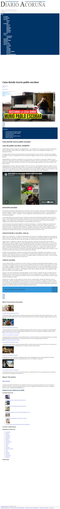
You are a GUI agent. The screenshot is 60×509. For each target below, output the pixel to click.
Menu (2, 14)
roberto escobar (9, 137)
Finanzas (8, 30)
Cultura (6, 19)
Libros (8, 20)
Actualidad (6, 18)
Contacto (51, 507)
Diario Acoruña (4, 506)
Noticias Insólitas (11, 54)
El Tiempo (6, 16)
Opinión (8, 50)
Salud (7, 47)
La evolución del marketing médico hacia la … (16, 406)
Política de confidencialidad (17, 507)
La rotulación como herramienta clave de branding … (17, 424)
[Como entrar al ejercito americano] (30, 363)
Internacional (7, 40)
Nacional (6, 38)
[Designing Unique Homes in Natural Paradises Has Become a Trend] (7, 410)
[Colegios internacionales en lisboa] (30, 308)
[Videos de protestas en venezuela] (30, 332)
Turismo (8, 48)
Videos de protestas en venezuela (10, 334)
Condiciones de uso (5, 507)
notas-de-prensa (9, 448)
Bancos (8, 25)
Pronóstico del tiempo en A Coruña (13, 390)
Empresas (8, 27)
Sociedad (8, 45)
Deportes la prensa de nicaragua (10, 327)
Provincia (8, 37)
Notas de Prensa (10, 51)
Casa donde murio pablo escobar (13, 131)
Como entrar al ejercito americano (10, 370)
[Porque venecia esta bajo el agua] (30, 340)
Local (5, 34)
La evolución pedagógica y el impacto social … (16, 418)
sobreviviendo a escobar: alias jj (12, 136)
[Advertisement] (30, 68)
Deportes (6, 41)
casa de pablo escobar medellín (12, 133)
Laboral (8, 31)
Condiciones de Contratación (32, 507)
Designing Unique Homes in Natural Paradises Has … (17, 412)
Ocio (7, 22)
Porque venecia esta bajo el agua (10, 342)
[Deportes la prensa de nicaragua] (30, 322)
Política (6, 33)
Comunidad (9, 36)
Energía (8, 29)
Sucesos (8, 52)
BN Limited (6, 381)
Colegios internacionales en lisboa (10, 313)
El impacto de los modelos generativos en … (15, 400)
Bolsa (7, 26)
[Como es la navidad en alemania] (30, 350)
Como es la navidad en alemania (10, 355)
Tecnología (6, 43)
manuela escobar (9, 134)
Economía (6, 23)
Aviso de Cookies (44, 507)
